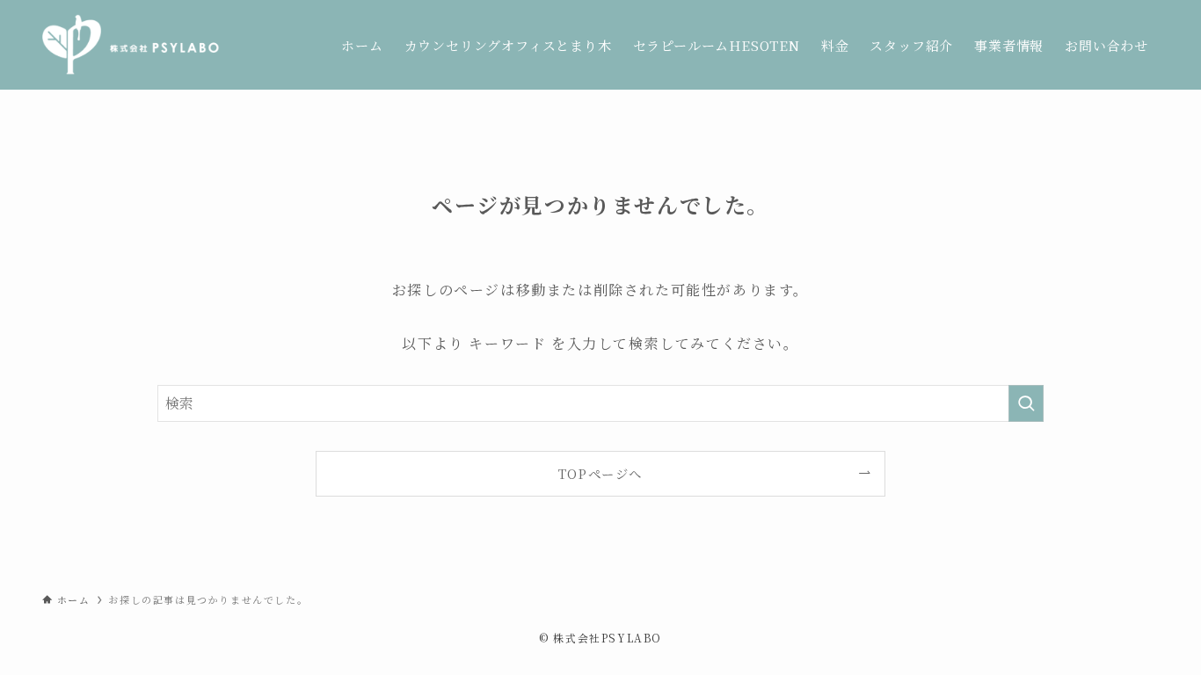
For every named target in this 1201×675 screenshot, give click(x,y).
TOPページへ (600, 473)
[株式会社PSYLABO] (131, 45)
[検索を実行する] (1026, 403)
